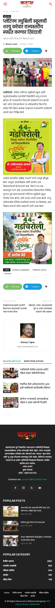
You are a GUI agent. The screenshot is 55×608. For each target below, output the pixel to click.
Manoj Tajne (11, 44)
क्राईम (33, 596)
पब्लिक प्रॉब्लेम (44, 592)
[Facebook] (15, 488)
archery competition (20, 270)
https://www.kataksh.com (27, 346)
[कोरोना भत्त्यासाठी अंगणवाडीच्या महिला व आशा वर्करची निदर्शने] (10, 402)
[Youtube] (40, 488)
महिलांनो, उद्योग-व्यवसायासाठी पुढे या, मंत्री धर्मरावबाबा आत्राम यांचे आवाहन (40, 308)
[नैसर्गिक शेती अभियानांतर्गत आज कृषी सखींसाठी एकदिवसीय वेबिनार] (10, 387)
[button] (5, 4)
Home (5, 11)
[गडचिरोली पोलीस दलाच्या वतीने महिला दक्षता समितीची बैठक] (10, 373)
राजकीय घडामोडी (30, 592)
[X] (32, 488)
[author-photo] (27, 338)
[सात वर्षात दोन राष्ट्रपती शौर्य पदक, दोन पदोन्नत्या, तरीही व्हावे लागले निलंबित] (10, 511)
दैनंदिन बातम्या (17, 592)
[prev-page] (5, 414)
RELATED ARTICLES (12, 361)
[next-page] (10, 414)
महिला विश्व (15, 11)
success (7, 273)
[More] (46, 51)
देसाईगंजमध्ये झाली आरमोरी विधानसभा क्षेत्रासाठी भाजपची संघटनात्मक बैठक (15, 308)
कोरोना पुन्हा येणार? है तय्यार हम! (33, 522)
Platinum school (39, 270)
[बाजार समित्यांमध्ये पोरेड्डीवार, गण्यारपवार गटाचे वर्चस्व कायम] (10, 540)
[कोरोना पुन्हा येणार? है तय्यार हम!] (10, 526)
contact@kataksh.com (34, 479)
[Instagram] (23, 488)
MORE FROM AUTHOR (33, 361)
